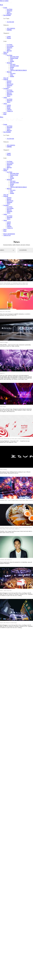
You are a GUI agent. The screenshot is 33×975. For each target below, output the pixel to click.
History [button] (9, 106)
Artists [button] (5, 97)
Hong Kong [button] (10, 84)
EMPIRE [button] (9, 30)
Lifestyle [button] (9, 109)
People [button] (8, 108)
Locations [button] (6, 88)
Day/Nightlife (7, 15)
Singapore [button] (9, 10)
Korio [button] (11, 68)
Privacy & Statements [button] (9, 233)
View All (5, 52)
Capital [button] (9, 36)
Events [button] (5, 7)
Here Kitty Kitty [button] (14, 56)
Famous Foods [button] (14, 58)
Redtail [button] (12, 61)
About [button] (5, 103)
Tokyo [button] (8, 12)
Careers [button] (9, 105)
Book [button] (4, 114)
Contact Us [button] (10, 111)
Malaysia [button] (9, 13)
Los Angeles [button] (10, 46)
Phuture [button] (9, 38)
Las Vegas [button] (9, 9)
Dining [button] (5, 53)
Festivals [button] (5, 79)
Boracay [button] (9, 82)
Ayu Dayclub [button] (10, 22)
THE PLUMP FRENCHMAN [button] (18, 70)
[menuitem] (18, 10)
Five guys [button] (12, 64)
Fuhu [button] (11, 59)
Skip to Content (4, 0)
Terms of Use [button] (7, 235)
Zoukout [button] (9, 81)
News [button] (5, 112)
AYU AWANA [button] (11, 28)
